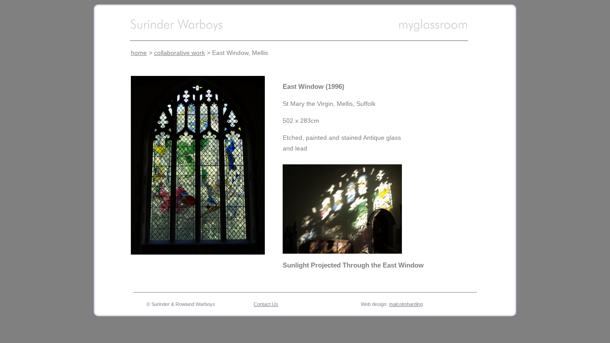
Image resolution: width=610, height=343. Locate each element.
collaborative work (179, 52)
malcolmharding (406, 304)
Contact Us (266, 304)
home (139, 52)
